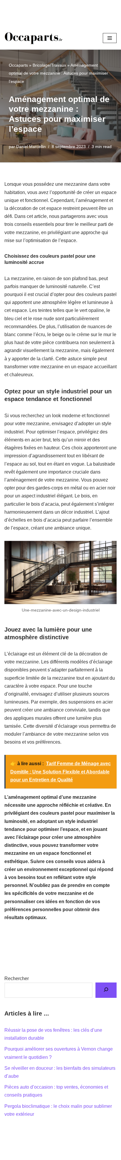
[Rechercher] (106, 990)
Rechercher (16, 978)
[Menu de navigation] (110, 38)
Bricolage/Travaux (49, 65)
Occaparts (18, 65)
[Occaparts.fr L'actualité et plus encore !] (33, 38)
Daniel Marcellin (31, 146)
